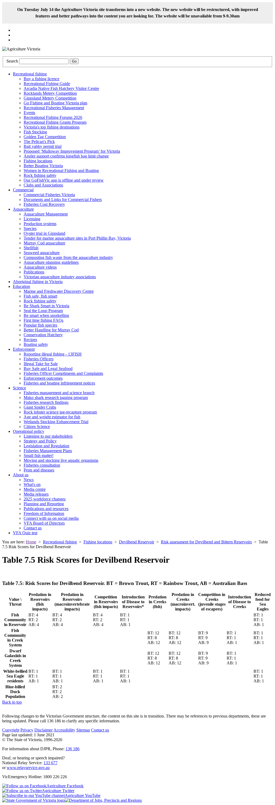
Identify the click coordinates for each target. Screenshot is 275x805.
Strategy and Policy (40, 441)
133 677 (50, 762)
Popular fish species (40, 325)
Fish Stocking (35, 132)
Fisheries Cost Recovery (44, 204)
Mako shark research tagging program (56, 397)
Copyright (10, 730)
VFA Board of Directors (44, 523)
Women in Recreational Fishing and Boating (61, 170)
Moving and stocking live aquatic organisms (61, 460)
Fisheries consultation (42, 465)
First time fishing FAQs (43, 320)
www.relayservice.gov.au (28, 767)
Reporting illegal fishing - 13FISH (53, 354)
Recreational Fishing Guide (47, 83)
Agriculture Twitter (58, 790)
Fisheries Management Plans (48, 450)
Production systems (40, 223)
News (29, 479)
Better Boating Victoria (43, 165)
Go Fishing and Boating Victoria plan (55, 103)
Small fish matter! (38, 455)
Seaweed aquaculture (42, 252)
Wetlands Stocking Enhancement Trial (56, 421)
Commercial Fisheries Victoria (49, 194)
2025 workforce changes (45, 499)
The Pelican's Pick (39, 141)
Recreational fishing (60, 542)
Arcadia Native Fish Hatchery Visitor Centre (61, 88)
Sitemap (83, 730)
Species (30, 228)
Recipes (30, 339)
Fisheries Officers (38, 359)
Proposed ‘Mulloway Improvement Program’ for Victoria (72, 151)
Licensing (32, 219)
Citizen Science (37, 426)
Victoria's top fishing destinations (51, 127)
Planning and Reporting (44, 504)
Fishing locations (38, 161)
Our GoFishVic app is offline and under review (64, 180)
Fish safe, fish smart (40, 296)
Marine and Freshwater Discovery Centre (59, 291)
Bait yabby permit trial (42, 146)
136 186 (72, 749)
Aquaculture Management (46, 214)
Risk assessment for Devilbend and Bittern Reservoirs (206, 542)
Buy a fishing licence (41, 78)
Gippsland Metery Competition (50, 98)
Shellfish (31, 248)
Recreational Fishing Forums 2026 (53, 117)
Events (29, 112)
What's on (32, 484)
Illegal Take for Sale (41, 363)
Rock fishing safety (40, 175)
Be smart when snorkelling (46, 315)
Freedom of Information (44, 513)
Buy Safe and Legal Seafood (48, 368)
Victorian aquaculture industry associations (60, 277)
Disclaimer (43, 730)
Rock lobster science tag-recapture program (60, 412)
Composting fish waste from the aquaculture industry (68, 257)
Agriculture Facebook (65, 786)
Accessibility (64, 730)
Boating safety (36, 344)
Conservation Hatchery (43, 334)
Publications (34, 272)
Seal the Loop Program (43, 310)
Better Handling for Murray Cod (51, 330)
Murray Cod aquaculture (44, 243)
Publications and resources (46, 508)
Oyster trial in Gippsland (44, 233)
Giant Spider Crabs (40, 407)
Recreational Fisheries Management (54, 107)
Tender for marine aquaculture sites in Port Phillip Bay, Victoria (77, 238)
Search (12, 61)
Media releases (36, 494)
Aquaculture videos (40, 267)
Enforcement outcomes (43, 378)
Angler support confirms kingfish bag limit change (66, 156)
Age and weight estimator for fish (52, 417)
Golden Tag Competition (45, 136)
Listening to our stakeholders (48, 436)
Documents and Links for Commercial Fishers (63, 199)
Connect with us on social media (51, 518)
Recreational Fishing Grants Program (55, 122)
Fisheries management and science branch (59, 392)
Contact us (33, 528)
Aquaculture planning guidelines (51, 262)
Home (31, 542)
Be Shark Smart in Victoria (46, 305)
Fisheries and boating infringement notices (59, 383)
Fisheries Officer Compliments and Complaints (63, 373)
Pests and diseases (39, 470)
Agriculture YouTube (82, 795)
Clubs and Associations (43, 185)
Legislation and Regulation (46, 446)
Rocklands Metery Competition (50, 93)
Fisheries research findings (46, 402)
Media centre (35, 489)
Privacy (26, 730)
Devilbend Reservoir (136, 542)
